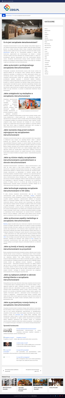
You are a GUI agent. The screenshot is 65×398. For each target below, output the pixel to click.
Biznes (46, 28)
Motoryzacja (47, 43)
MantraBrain (34, 396)
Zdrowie (46, 73)
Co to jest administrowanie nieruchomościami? (26, 328)
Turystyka (47, 64)
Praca (46, 49)
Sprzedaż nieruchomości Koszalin (22, 389)
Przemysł (47, 53)
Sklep (46, 56)
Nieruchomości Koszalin (7, 388)
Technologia (47, 60)
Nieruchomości (48, 45)
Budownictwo (47, 30)
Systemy (32, 195)
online (4, 237)
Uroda (46, 68)
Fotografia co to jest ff (21, 337)
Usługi (46, 70)
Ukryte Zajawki (48, 66)
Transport (47, 62)
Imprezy (46, 38)
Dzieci (46, 32)
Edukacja (46, 34)
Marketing (5, 224)
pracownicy (17, 314)
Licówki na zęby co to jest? (22, 343)
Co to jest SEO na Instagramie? (23, 357)
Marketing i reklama (49, 40)
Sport (46, 58)
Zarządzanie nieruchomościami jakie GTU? (32, 370)
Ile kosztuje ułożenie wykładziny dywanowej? (11, 370)
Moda (46, 41)
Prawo (46, 51)
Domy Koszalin (53, 387)
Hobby (46, 36)
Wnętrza (46, 71)
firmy (32, 238)
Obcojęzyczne (48, 47)
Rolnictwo (47, 55)
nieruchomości (6, 52)
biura (22, 314)
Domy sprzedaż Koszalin (38, 388)
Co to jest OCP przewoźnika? (23, 350)
